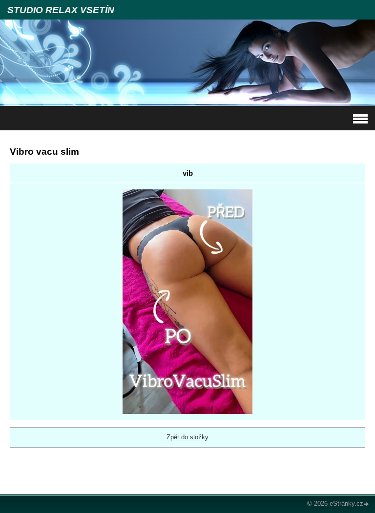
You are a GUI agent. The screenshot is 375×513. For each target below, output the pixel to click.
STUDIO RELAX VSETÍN (60, 10)
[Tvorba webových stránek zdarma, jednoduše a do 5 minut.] (366, 504)
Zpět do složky (187, 437)
